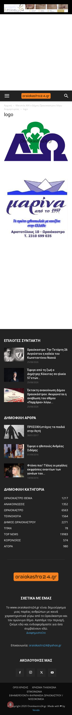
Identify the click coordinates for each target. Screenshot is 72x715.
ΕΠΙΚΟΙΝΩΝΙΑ (34, 691)
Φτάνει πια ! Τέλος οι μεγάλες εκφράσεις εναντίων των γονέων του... (47, 469)
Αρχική (8, 105)
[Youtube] (52, 673)
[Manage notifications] (10, 704)
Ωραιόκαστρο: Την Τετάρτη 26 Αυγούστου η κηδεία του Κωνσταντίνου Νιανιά (47, 353)
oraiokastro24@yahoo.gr (45, 645)
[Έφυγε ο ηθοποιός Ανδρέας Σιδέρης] (14, 451)
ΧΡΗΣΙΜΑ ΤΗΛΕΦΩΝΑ (44, 687)
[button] (6, 95)
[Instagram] (31, 672)
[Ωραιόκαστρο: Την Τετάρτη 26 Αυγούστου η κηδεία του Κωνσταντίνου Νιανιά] (14, 355)
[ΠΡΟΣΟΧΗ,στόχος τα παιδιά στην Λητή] (14, 432)
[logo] (36, 160)
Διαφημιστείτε (36, 633)
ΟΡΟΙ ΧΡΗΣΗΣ (20, 687)
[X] (41, 673)
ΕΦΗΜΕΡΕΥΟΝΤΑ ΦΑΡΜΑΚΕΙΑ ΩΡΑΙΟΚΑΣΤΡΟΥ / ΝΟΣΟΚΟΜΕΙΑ (36, 697)
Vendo (36, 710)
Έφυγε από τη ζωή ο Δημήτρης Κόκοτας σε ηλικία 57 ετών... (46, 374)
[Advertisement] (36, 52)
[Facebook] (20, 673)
